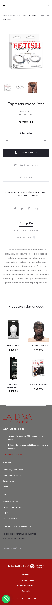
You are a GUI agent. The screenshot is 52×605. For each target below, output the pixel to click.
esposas (27, 195)
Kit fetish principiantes (13, 385)
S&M (43, 192)
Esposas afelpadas (39, 384)
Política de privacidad (12, 475)
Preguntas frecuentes (12, 507)
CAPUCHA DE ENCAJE (38, 345)
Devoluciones (8, 481)
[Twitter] (35, 599)
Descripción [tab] (26, 223)
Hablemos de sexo (10, 502)
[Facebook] (22, 599)
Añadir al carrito (28, 152)
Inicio (5, 15)
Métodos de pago (10, 518)
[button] (7, 140)
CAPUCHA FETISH (13, 345)
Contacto (26, 591)
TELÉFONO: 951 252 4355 (12, 454)
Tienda (13, 15)
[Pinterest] (29, 599)
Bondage (22, 15)
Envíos (5, 486)
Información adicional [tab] (26, 230)
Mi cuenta (26, 574)
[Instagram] (17, 599)
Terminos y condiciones (13, 470)
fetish (35, 195)
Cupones (7, 513)
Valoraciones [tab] (26, 237)
